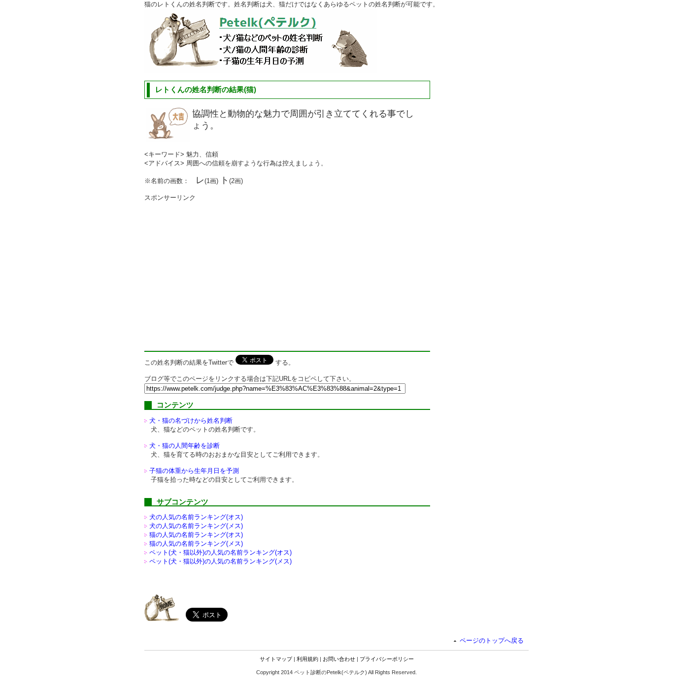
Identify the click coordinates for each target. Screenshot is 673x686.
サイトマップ (276, 659)
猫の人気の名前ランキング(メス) (196, 543)
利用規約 (307, 659)
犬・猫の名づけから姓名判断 (191, 420)
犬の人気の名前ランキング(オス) (196, 517)
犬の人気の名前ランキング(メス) (196, 526)
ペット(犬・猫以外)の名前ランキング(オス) (220, 552)
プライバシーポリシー (387, 659)
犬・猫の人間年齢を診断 (184, 445)
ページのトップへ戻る (492, 640)
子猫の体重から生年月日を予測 (194, 470)
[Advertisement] (227, 271)
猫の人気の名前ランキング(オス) (196, 534)
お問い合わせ (339, 659)
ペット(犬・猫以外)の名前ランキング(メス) (220, 561)
